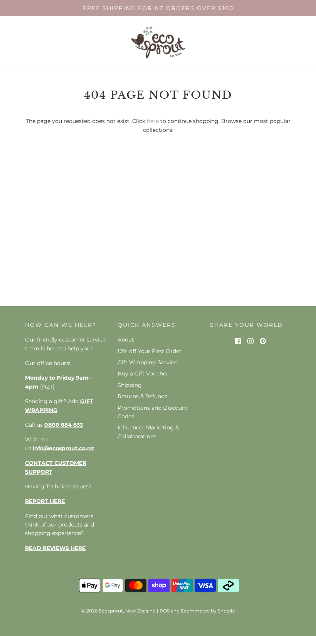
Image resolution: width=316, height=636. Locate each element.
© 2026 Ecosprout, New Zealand (118, 611)
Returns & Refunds (142, 396)
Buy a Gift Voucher (143, 373)
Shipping (130, 385)
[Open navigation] (10, 42)
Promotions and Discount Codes (153, 412)
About (126, 339)
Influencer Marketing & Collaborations (148, 431)
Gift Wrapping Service (147, 362)
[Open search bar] (284, 42)
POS (165, 611)
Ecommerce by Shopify (208, 611)
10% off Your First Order (150, 351)
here (153, 121)
